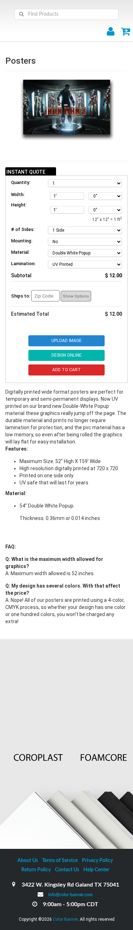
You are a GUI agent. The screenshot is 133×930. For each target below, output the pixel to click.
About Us (27, 860)
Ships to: (20, 296)
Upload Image (66, 340)
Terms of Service (60, 860)
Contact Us (67, 869)
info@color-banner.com (70, 895)
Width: (17, 194)
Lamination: (23, 263)
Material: (20, 252)
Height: (19, 204)
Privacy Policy (97, 860)
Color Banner (65, 919)
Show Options (76, 296)
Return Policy (36, 869)
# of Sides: (22, 229)
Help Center (96, 869)
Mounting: (21, 240)
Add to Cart (66, 369)
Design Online (66, 355)
